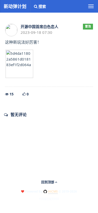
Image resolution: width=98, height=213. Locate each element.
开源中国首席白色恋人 (39, 26)
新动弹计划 (15, 6)
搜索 (41, 6)
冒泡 (88, 26)
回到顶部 (48, 182)
